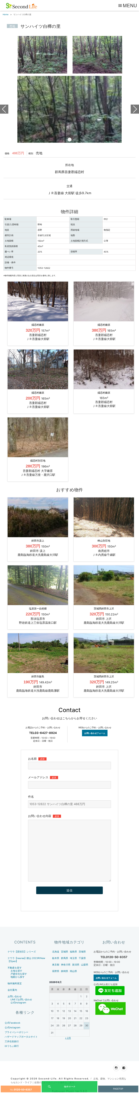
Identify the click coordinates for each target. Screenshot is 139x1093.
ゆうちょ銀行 (12, 1046)
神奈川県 (65, 964)
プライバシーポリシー (16, 1032)
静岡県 (64, 971)
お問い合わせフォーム (94, 733)
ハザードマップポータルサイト (21, 1036)
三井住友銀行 (12, 1041)
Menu (130, 5)
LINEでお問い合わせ (21, 999)
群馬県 (64, 958)
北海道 (55, 951)
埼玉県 (73, 958)
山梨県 (84, 964)
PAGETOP (118, 1088)
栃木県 (55, 958)
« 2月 (68, 1038)
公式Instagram (18, 1002)
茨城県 (82, 951)
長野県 (55, 971)
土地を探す (16, 970)
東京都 (55, 964)
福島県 (73, 951)
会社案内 (12, 990)
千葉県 (82, 958)
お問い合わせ (15, 996)
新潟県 (75, 964)
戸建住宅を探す (18, 974)
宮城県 (64, 951)
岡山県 (73, 971)
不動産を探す (15, 967)
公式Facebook (12, 1022)
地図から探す (17, 977)
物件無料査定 (15, 983)
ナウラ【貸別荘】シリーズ (22, 951)
